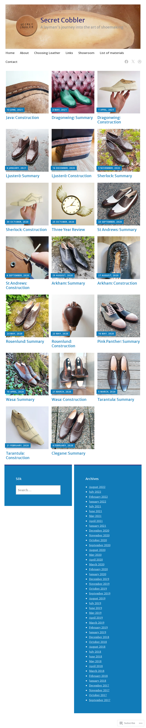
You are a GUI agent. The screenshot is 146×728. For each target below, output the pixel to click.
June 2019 (95, 608)
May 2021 (95, 516)
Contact (11, 62)
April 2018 (96, 666)
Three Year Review (68, 229)
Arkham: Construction (117, 283)
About (24, 53)
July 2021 (95, 506)
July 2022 (95, 492)
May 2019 (95, 613)
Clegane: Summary (68, 453)
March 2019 (96, 623)
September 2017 (99, 700)
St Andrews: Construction (18, 285)
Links (69, 53)
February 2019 (98, 627)
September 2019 (99, 593)
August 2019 (97, 598)
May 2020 (95, 555)
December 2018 (99, 637)
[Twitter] (132, 60)
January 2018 (97, 681)
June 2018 (95, 656)
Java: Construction (22, 117)
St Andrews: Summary (117, 229)
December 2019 (99, 579)
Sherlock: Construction (26, 229)
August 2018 (97, 647)
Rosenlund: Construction (63, 343)
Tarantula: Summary (115, 399)
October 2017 (98, 695)
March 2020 (96, 564)
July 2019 (95, 603)
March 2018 (96, 671)
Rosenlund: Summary (25, 341)
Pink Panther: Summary (118, 341)
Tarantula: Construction (18, 455)
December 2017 (99, 685)
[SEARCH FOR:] (38, 490)
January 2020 (97, 574)
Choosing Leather (47, 53)
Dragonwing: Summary (72, 117)
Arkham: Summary (68, 283)
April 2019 (96, 618)
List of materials (112, 53)
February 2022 (98, 497)
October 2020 (98, 540)
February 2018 (98, 676)
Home (10, 53)
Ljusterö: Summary (23, 175)
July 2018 (95, 652)
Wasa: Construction (69, 399)
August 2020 (97, 550)
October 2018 (98, 642)
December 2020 (99, 530)
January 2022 (97, 501)
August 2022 (97, 487)
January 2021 (97, 526)
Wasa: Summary (20, 399)
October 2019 (98, 589)
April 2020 (96, 559)
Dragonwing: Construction (109, 119)
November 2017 (99, 690)
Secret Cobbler (62, 20)
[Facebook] (125, 60)
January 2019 (97, 632)
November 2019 (99, 584)
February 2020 (98, 569)
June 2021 (95, 511)
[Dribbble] (138, 60)
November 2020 (99, 535)
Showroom (86, 53)
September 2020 (99, 545)
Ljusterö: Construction (72, 175)
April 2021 (96, 521)
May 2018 (95, 661)
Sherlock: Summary (114, 175)
